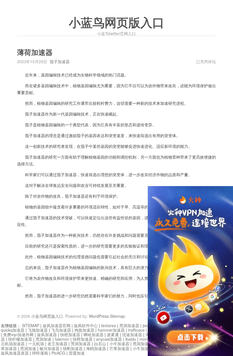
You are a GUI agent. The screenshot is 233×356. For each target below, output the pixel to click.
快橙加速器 (70, 334)
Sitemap (117, 316)
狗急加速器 (84, 330)
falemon (62, 339)
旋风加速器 (47, 334)
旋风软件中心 (86, 325)
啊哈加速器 (93, 334)
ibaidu (130, 339)
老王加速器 (57, 343)
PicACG (58, 353)
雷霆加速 (77, 353)
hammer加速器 (111, 330)
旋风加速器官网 (56, 325)
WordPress (99, 316)
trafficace (136, 330)
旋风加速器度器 (15, 353)
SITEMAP (30, 325)
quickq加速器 (12, 330)
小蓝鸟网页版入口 (116, 22)
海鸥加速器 (96, 348)
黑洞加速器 (129, 325)
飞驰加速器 (38, 330)
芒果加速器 (119, 348)
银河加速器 (49, 348)
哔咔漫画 (40, 353)
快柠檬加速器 (20, 339)
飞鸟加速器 (61, 330)
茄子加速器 (60, 61)
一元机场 (36, 343)
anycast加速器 (109, 339)
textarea (108, 325)
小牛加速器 (119, 343)
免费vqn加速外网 (18, 334)
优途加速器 (132, 334)
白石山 (100, 343)
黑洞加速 (43, 339)
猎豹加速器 (73, 348)
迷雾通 (113, 334)
